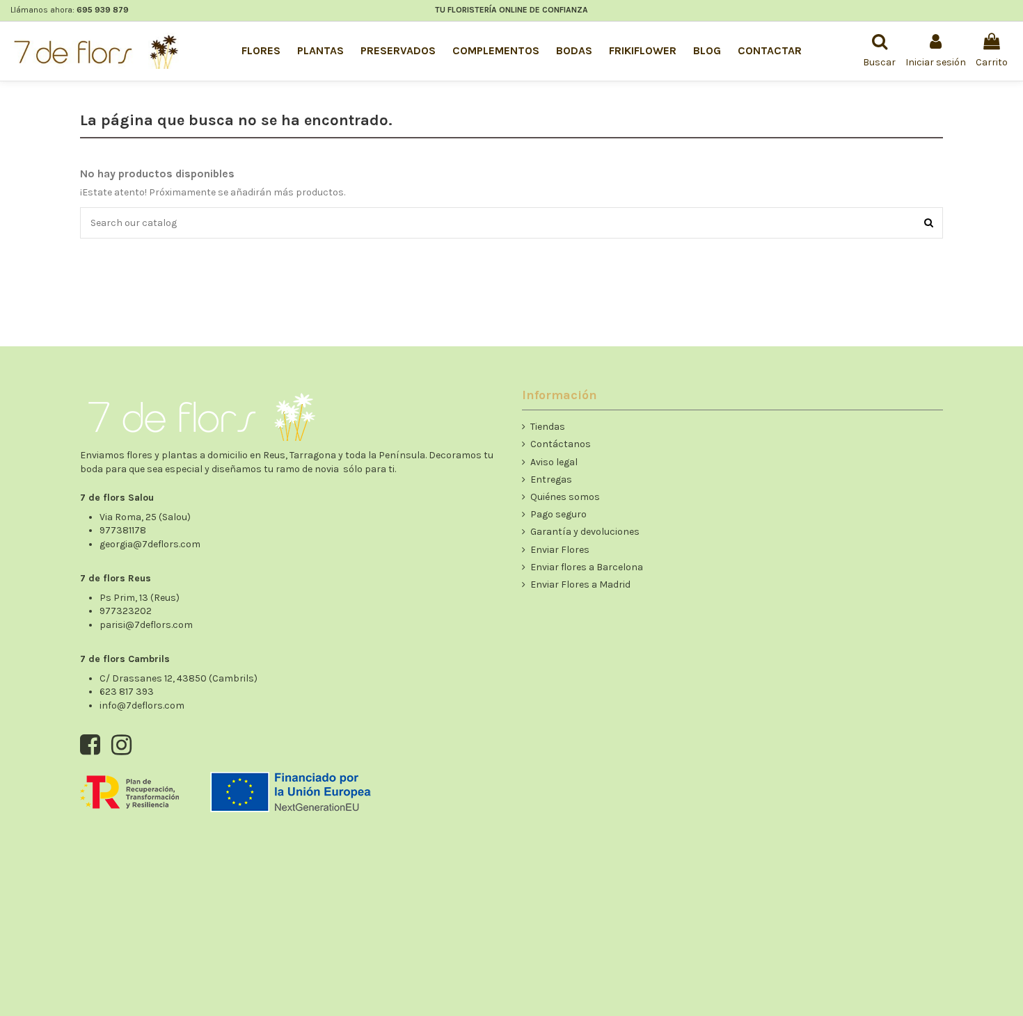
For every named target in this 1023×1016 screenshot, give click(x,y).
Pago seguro (558, 514)
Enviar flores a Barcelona (586, 567)
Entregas (551, 479)
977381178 (123, 530)
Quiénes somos (565, 497)
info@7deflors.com (142, 705)
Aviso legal (554, 462)
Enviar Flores (559, 550)
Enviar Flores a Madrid (580, 584)
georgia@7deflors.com (150, 544)
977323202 (126, 611)
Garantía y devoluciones (585, 532)
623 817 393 (127, 692)
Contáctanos (560, 444)
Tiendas (547, 427)
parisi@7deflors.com (146, 625)
